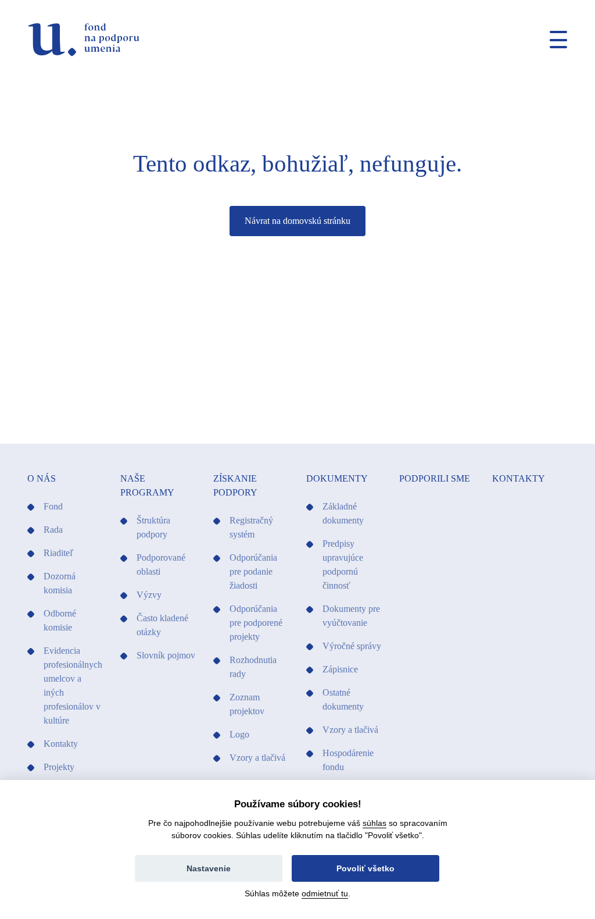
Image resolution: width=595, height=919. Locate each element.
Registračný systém (251, 527)
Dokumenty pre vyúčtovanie (351, 616)
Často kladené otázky (162, 625)
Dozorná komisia (60, 583)
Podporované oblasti (161, 564)
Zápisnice (340, 669)
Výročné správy (351, 646)
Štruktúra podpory (153, 527)
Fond (53, 506)
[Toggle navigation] (553, 39)
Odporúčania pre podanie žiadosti (253, 571)
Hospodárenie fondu (348, 760)
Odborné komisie (60, 620)
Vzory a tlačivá (257, 758)
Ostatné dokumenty (343, 699)
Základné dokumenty (343, 513)
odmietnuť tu (325, 893)
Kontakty (61, 744)
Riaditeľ (59, 553)
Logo (239, 734)
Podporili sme (434, 478)
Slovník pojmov (166, 655)
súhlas (374, 823)
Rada (53, 530)
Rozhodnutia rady (253, 667)
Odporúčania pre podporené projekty (256, 623)
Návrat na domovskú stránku (297, 221)
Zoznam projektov (247, 704)
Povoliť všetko (365, 868)
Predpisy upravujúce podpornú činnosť (342, 564)
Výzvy (149, 595)
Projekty (59, 767)
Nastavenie (209, 868)
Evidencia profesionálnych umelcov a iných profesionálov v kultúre (73, 685)
